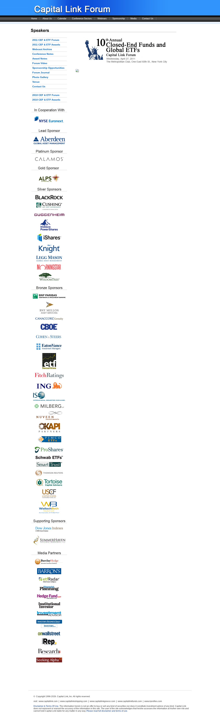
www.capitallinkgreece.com (102, 701)
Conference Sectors (82, 18)
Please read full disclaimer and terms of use (106, 711)
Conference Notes (42, 54)
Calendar (62, 18)
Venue (36, 81)
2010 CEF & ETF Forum (45, 95)
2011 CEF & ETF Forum (45, 40)
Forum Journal (41, 72)
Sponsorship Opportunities (48, 67)
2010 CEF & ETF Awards (46, 99)
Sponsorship (118, 18)
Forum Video (39, 63)
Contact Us (147, 18)
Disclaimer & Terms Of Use (46, 706)
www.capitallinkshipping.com (73, 701)
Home (34, 18)
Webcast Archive (42, 49)
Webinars (102, 18)
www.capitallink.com (48, 701)
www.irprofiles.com (153, 701)
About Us (47, 18)
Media (133, 18)
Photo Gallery (40, 77)
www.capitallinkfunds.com (130, 701)
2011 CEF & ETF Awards (46, 44)
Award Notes (39, 58)
